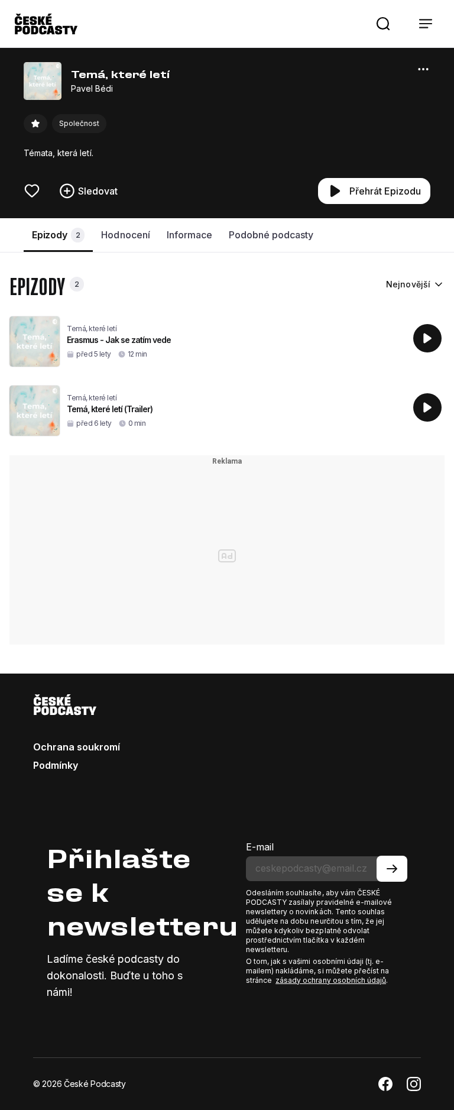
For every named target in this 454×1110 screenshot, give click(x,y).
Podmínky (55, 765)
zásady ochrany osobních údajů (330, 980)
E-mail (260, 847)
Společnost (79, 123)
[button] (383, 23)
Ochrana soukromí (76, 747)
